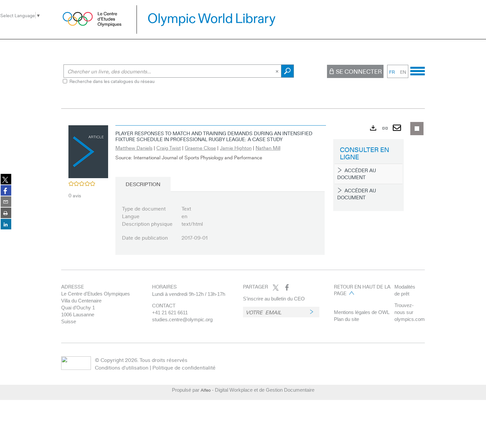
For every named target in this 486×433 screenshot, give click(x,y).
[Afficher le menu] (417, 70)
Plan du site (346, 319)
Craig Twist (168, 147)
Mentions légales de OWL (361, 312)
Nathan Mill (268, 147)
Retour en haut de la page (362, 289)
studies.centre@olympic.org (182, 319)
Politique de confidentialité (184, 367)
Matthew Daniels (133, 147)
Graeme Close (200, 147)
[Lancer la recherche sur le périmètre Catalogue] (287, 71)
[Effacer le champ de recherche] (277, 71)
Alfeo (206, 390)
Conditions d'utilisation (121, 367)
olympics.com (409, 319)
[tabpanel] (243, 194)
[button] (88, 150)
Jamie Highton (236, 147)
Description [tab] (143, 184)
